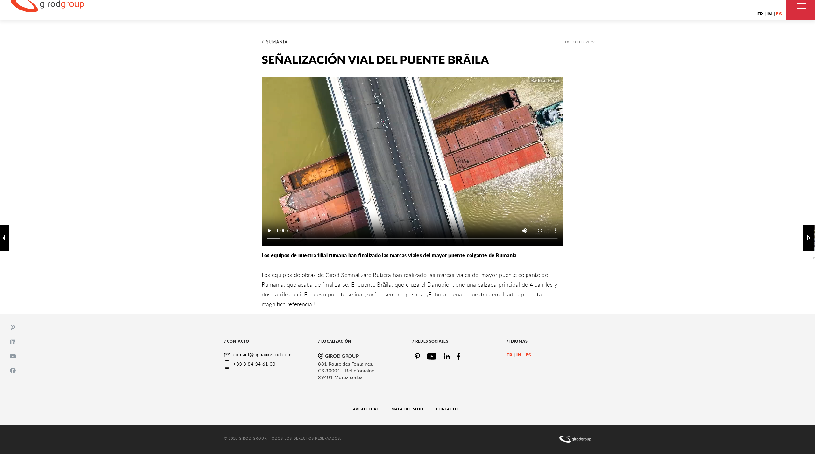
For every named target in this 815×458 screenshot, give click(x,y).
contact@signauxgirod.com (261, 354)
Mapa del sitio (407, 408)
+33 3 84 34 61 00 (254, 364)
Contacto (447, 408)
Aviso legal (366, 408)
